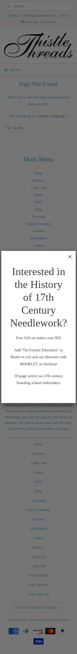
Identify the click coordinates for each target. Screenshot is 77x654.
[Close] (70, 256)
